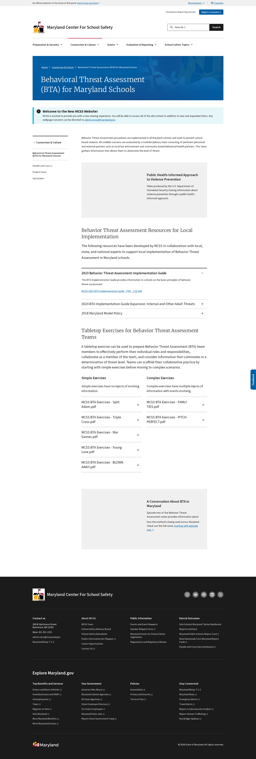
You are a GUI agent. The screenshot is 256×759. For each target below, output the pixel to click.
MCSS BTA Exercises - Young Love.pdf (101, 449)
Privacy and (140, 694)
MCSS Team (87, 624)
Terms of (137, 699)
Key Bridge (189, 718)
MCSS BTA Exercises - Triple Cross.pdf (101, 419)
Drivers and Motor (46, 689)
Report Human (192, 713)
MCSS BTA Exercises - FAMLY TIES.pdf (167, 404)
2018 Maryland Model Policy (101, 313)
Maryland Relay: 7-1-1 (43, 641)
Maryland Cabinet (95, 694)
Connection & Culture (83, 44)
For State (92, 708)
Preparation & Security (46, 44)
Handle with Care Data (196, 646)
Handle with (41, 165)
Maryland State (91, 713)
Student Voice (40, 171)
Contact (87, 648)
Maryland (187, 694)
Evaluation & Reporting (140, 44)
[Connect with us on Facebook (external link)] (204, 595)
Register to (41, 708)
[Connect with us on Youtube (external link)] (196, 595)
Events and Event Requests (144, 624)
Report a (210, 12)
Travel (185, 704)
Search (216, 27)
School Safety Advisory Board (96, 628)
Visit (40, 713)
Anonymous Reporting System (181, 12)
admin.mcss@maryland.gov (100, 119)
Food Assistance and (46, 694)
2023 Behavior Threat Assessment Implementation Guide (124, 273)
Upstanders (38, 178)
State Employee (94, 704)
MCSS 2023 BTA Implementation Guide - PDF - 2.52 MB (111, 291)
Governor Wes (92, 689)
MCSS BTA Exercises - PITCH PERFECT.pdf (167, 419)
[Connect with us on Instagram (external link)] (187, 595)
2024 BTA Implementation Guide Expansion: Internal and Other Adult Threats (138, 304)
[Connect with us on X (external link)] (220, 595)
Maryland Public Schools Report (198, 633)
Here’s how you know (87, 2)
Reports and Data (188, 628)
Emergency (188, 699)
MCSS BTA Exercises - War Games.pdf (99, 434)
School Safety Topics (177, 44)
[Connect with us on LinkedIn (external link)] (212, 595)
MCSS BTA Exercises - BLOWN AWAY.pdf (102, 464)
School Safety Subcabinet (94, 633)
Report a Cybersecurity (195, 708)
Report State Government (97, 718)
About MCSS (88, 618)
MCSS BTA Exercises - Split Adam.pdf (100, 404)
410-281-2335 (45, 632)
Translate (218, 2)
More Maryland (45, 718)
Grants (111, 44)
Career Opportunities (92, 643)
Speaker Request (141, 628)
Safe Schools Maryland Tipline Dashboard (200, 624)
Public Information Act (97, 638)
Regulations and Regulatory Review (148, 641)
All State (90, 699)
